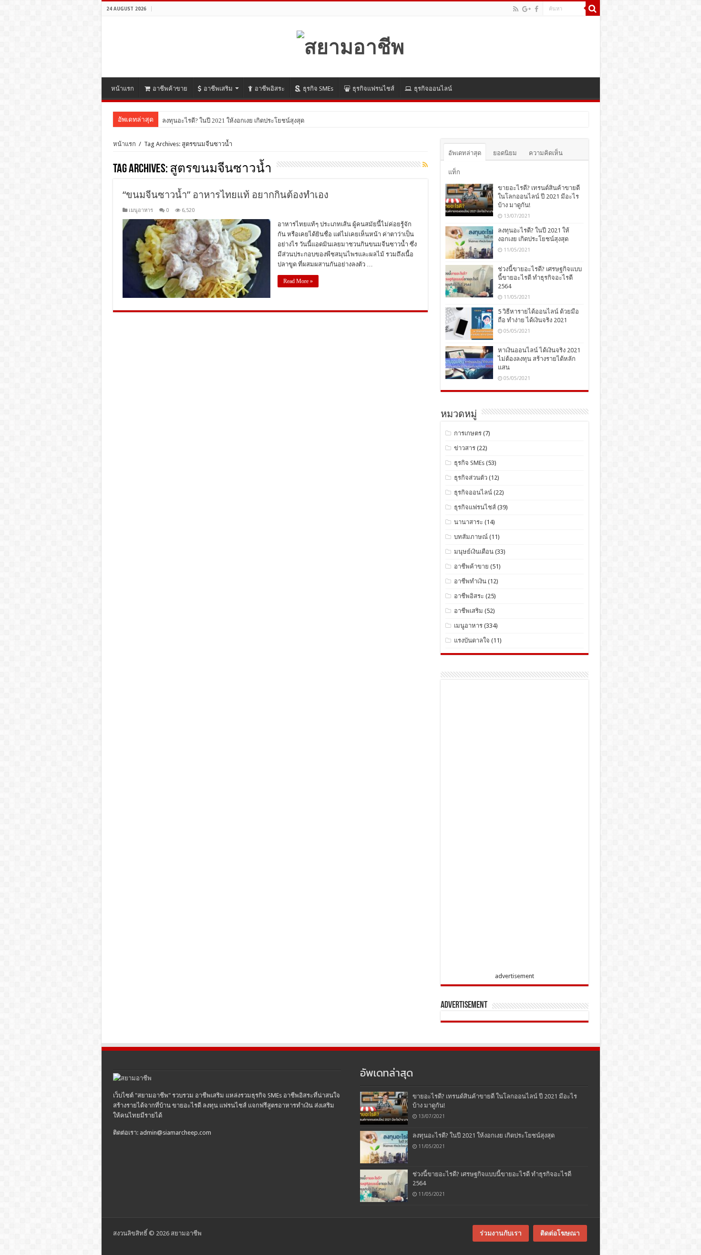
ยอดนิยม (505, 153)
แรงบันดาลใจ (472, 640)
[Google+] (526, 9)
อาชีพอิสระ (270, 88)
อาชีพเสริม (218, 88)
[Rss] (515, 9)
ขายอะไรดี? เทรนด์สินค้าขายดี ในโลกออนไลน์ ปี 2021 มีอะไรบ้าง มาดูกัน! (539, 196)
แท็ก (454, 172)
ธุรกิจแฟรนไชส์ (373, 88)
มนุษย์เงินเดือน (474, 551)
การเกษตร (468, 433)
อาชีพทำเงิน (470, 581)
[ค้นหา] (593, 8)
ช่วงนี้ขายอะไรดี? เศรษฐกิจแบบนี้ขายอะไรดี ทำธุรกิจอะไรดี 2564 (540, 277)
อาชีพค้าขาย (170, 88)
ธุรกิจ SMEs (318, 88)
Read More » (298, 281)
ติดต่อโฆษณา (560, 1233)
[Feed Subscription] (425, 165)
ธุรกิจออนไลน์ (433, 88)
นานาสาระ (468, 522)
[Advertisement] (516, 828)
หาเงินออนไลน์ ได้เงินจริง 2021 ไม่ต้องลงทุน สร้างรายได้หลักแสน (539, 359)
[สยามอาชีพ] (350, 44)
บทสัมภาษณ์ (471, 536)
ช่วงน (169, 120)
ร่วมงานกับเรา (501, 1233)
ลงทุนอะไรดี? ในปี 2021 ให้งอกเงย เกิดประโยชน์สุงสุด (483, 1135)
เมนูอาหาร (141, 210)
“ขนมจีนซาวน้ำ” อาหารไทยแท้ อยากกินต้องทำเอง (226, 194)
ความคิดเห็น (546, 153)
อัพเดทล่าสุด (464, 153)
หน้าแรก (122, 88)
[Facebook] (536, 9)
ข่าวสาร (464, 448)
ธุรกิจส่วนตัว (470, 477)
